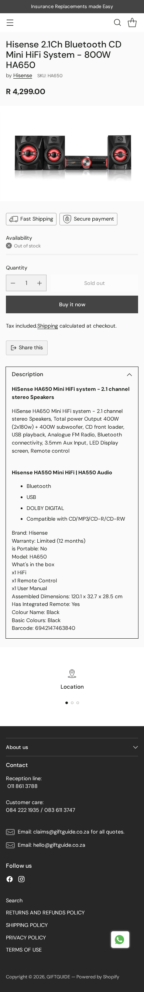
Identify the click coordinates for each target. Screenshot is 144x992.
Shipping (47, 325)
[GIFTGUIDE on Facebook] (9, 880)
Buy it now (72, 304)
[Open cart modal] (132, 22)
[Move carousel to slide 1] (66, 703)
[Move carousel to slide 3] (77, 703)
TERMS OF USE (24, 949)
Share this (31, 347)
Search (14, 900)
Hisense (22, 75)
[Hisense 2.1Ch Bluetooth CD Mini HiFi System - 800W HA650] (72, 153)
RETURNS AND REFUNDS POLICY (45, 912)
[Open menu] (9, 22)
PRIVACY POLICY (26, 937)
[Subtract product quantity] (13, 283)
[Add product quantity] (39, 283)
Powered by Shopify (97, 977)
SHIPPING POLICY (27, 925)
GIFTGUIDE (58, 977)
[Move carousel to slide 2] (72, 703)
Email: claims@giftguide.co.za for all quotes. (71, 831)
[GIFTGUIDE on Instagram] (21, 880)
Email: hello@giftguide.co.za (51, 845)
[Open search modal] (117, 22)
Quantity (16, 267)
